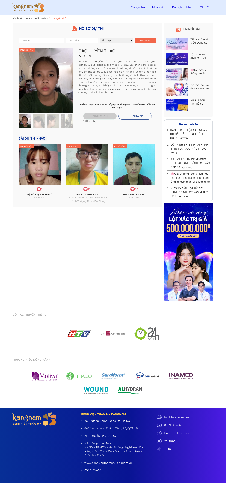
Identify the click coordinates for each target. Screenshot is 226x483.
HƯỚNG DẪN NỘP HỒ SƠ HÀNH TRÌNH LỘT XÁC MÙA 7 (189, 192)
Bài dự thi (40, 18)
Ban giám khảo (182, 7)
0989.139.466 (172, 425)
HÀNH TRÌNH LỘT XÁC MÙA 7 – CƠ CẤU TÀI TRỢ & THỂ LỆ (189, 134)
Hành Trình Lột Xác (176, 433)
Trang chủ (138, 7)
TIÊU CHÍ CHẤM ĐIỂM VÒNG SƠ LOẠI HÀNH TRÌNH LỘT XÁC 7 (190, 163)
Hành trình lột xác (22, 18)
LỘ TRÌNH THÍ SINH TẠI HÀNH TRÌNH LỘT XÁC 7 (200, 58)
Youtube (169, 441)
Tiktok (168, 449)
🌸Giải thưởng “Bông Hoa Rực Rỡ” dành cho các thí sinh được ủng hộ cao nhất (190, 177)
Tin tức (205, 7)
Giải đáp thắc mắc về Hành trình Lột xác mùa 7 (200, 88)
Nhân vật (158, 7)
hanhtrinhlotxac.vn (176, 417)
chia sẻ (137, 116)
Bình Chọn (100, 116)
